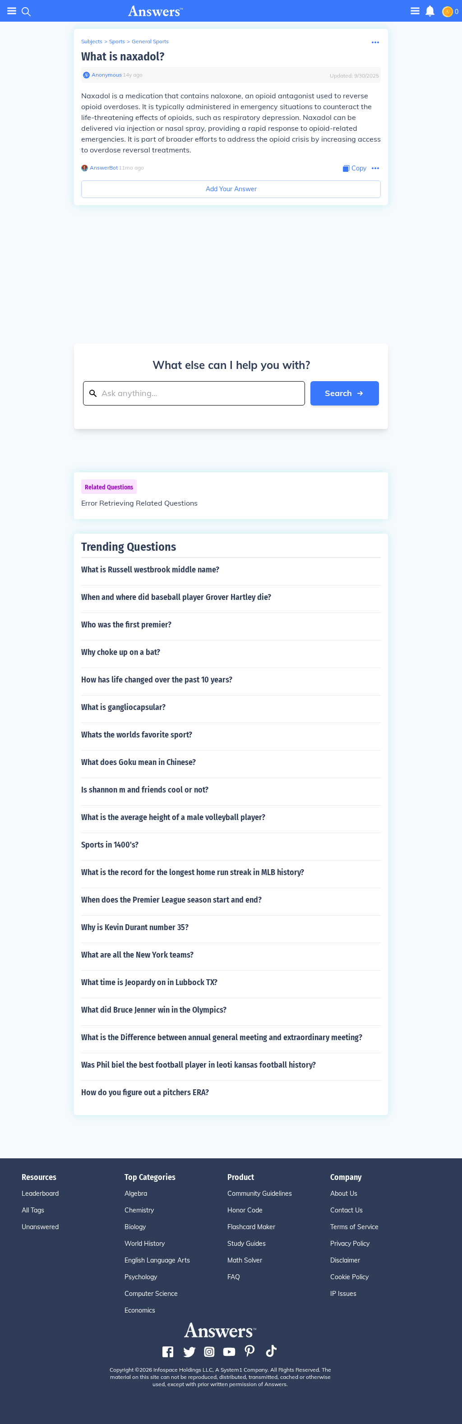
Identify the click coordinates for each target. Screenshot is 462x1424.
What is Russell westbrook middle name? (150, 570)
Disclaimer (345, 1260)
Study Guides (246, 1244)
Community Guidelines (259, 1193)
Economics (140, 1310)
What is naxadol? (122, 57)
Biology (135, 1227)
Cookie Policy (349, 1277)
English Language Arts (157, 1260)
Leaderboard (40, 1193)
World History (145, 1244)
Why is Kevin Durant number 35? (135, 927)
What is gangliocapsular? (123, 707)
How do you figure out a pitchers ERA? (145, 1092)
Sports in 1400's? (110, 845)
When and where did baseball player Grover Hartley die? (176, 597)
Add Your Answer (231, 189)
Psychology (141, 1277)
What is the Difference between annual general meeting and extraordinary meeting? (221, 1037)
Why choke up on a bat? (120, 652)
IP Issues (343, 1294)
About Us (343, 1193)
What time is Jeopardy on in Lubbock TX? (149, 982)
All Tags (33, 1210)
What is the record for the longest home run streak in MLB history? (192, 872)
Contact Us (346, 1210)
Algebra (136, 1193)
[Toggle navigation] (11, 11)
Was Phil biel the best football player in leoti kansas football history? (198, 1065)
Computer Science (151, 1294)
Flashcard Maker (251, 1227)
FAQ (233, 1277)
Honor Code (245, 1210)
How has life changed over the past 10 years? (156, 680)
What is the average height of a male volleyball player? (173, 817)
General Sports (150, 41)
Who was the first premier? (126, 625)
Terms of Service (354, 1227)
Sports (117, 41)
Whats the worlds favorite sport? (136, 735)
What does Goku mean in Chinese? (138, 762)
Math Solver (244, 1260)
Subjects (91, 41)
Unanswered (40, 1227)
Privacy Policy (350, 1244)
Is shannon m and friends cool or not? (144, 790)
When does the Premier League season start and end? (171, 900)
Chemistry (139, 1210)
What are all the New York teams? (137, 955)
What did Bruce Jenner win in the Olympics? (153, 1010)
